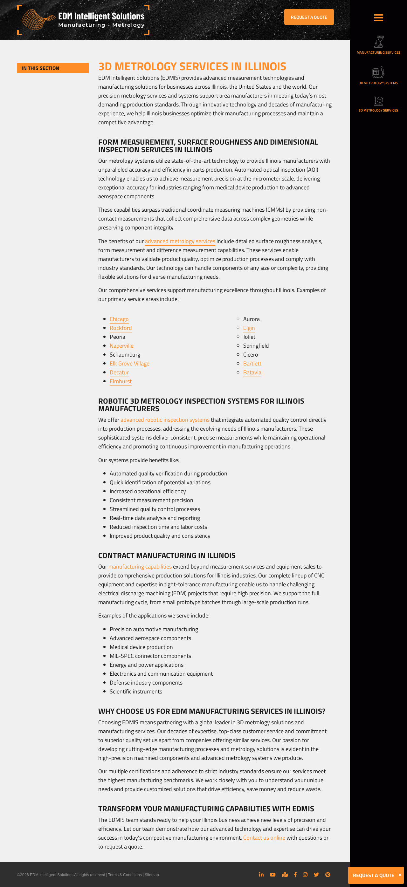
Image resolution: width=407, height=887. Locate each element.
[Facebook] (295, 874)
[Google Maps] (284, 874)
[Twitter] (316, 874)
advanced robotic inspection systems (165, 419)
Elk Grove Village (129, 363)
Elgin (249, 328)
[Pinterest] (328, 874)
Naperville (122, 345)
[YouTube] (272, 874)
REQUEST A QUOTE (309, 17)
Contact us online (264, 837)
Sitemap (152, 875)
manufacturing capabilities (140, 566)
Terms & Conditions (125, 875)
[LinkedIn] (261, 874)
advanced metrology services (180, 241)
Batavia (252, 372)
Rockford (121, 328)
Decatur (119, 372)
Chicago (119, 319)
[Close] (400, 875)
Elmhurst (121, 381)
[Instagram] (305, 874)
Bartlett (252, 363)
